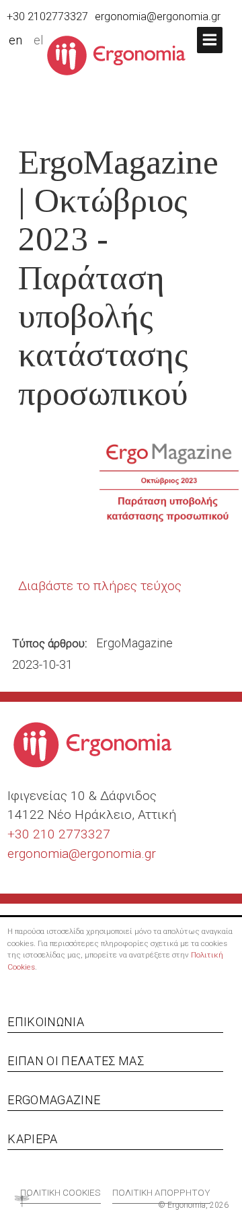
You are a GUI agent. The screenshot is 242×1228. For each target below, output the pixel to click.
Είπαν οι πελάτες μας (75, 1061)
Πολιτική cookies (60, 1192)
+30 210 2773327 (58, 834)
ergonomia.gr (118, 853)
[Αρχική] (121, 54)
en (15, 40)
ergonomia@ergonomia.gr (157, 16)
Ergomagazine (53, 1100)
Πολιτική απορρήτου (161, 1192)
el (39, 40)
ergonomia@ (43, 853)
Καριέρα (32, 1139)
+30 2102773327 (47, 16)
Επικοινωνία (45, 1022)
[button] (210, 40)
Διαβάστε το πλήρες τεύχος (100, 585)
